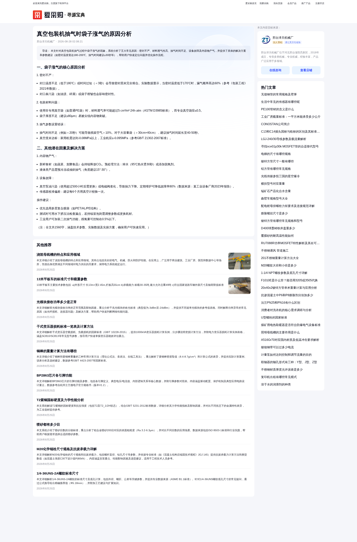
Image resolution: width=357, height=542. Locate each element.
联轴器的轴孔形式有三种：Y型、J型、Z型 (289, 362)
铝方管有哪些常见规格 (276, 168)
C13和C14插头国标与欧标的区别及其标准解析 (290, 133)
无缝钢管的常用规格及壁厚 (279, 94)
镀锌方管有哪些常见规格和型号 (282, 220)
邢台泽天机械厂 (283, 37)
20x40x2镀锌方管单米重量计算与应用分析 (289, 287)
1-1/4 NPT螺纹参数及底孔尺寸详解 (284, 272)
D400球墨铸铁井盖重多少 (278, 228)
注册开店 (319, 3)
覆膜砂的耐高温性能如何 (277, 235)
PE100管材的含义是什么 (277, 109)
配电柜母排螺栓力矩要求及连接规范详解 (288, 206)
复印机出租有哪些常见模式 (279, 377)
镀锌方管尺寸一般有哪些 (277, 161)
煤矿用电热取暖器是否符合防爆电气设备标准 (291, 325)
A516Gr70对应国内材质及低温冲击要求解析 (290, 339)
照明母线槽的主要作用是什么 (280, 332)
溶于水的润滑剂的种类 (276, 384)
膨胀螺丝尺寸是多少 (274, 213)
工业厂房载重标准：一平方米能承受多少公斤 (291, 116)
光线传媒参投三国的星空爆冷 (280, 176)
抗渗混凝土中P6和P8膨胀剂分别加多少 (287, 295)
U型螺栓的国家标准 (274, 317)
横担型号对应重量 (273, 183)
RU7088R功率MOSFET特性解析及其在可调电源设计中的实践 (290, 245)
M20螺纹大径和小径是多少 (279, 265)
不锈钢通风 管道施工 (275, 250)
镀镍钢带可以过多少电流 (277, 347)
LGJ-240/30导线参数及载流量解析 (283, 139)
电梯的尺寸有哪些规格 (276, 153)
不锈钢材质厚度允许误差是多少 (282, 369)
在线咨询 (275, 70)
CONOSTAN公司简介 (275, 124)
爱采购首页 (251, 3)
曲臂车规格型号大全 (274, 198)
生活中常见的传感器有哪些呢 (280, 101)
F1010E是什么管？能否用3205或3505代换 (289, 280)
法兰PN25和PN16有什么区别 (280, 302)
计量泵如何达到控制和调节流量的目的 (286, 354)
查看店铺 (306, 70)
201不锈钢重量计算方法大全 (280, 258)
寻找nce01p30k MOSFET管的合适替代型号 (290, 146)
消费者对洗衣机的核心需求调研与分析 (286, 310)
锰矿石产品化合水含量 (276, 191)
